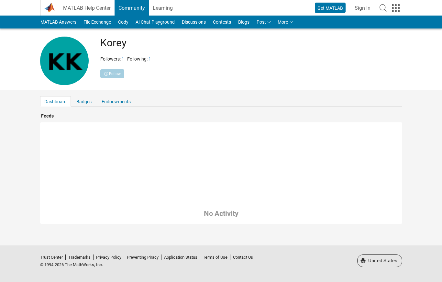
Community (131, 8)
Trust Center (51, 257)
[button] (383, 8)
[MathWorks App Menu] (396, 8)
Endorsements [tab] (116, 101)
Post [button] (261, 22)
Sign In (362, 8)
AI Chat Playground (155, 22)
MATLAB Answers (58, 22)
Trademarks (79, 257)
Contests (222, 22)
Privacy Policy (108, 257)
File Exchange (97, 22)
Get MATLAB (330, 8)
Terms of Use (215, 257)
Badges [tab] (84, 101)
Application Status (180, 257)
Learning (163, 8)
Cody (123, 22)
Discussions (194, 22)
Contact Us (243, 257)
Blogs (243, 22)
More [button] (283, 22)
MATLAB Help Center (87, 8)
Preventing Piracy (143, 257)
